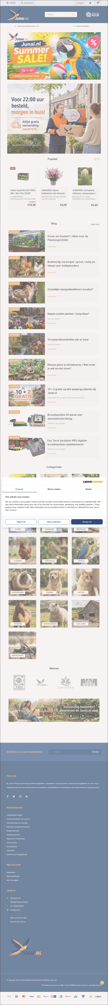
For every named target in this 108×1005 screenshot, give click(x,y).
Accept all (86, 522)
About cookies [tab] (54, 489)
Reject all (21, 522)
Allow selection (54, 522)
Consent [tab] (19, 489)
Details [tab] (88, 489)
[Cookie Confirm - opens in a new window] (93, 482)
